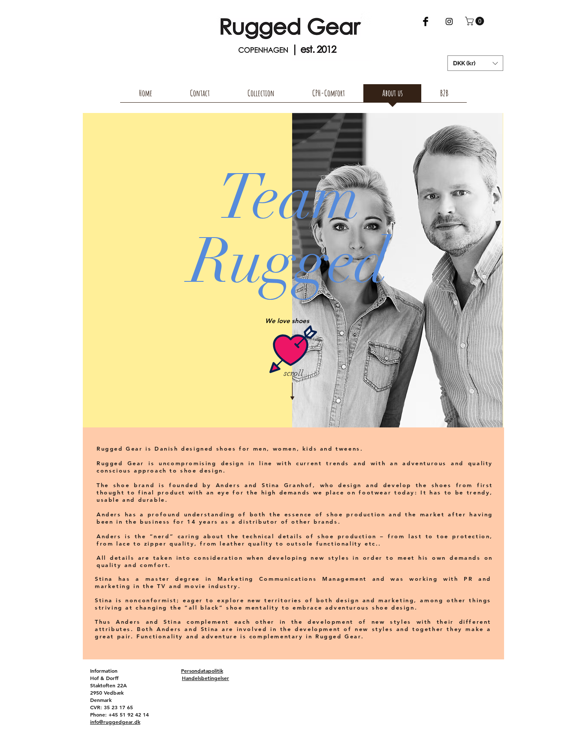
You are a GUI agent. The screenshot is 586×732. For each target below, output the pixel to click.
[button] (475, 63)
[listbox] (475, 63)
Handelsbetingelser (205, 677)
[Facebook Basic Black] (425, 21)
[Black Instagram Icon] (449, 21)
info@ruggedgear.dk (115, 721)
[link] (475, 21)
